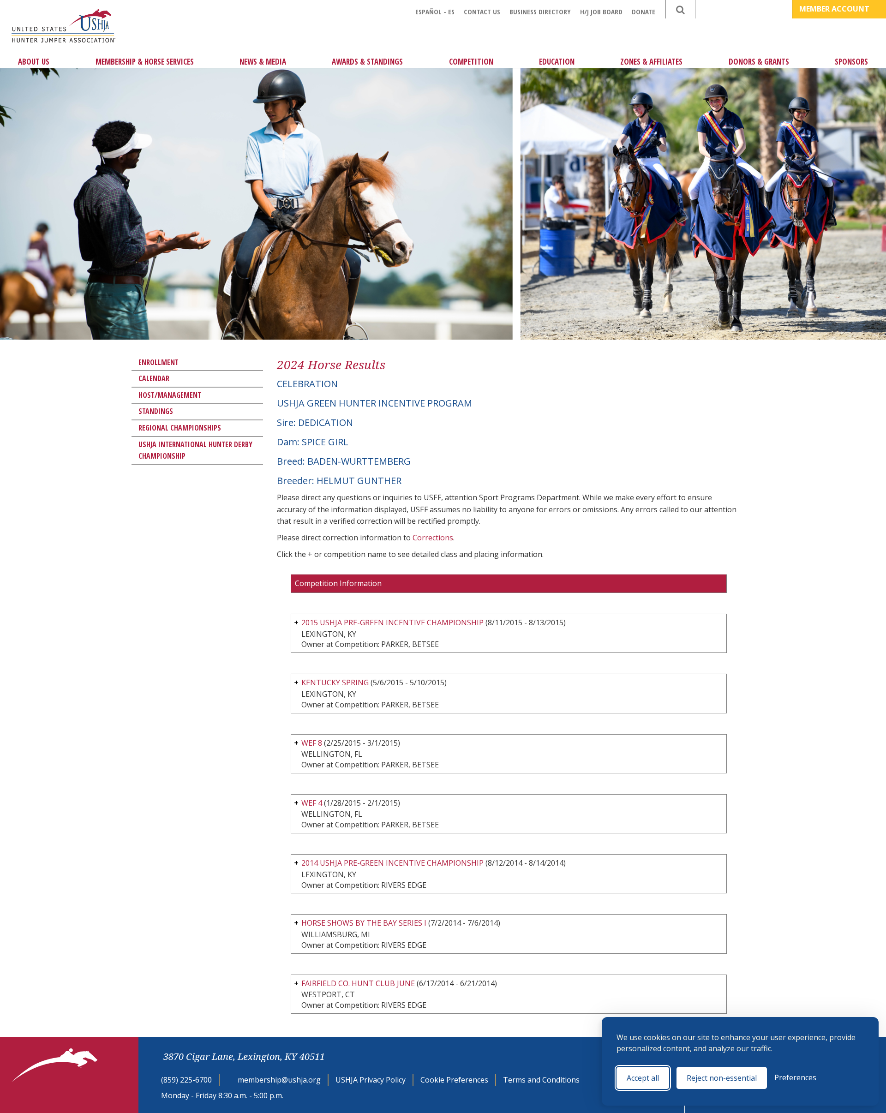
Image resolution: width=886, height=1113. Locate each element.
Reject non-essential (722, 1078)
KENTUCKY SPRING (335, 682)
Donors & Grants (759, 61)
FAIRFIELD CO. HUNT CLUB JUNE (358, 983)
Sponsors (851, 61)
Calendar (153, 378)
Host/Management (169, 395)
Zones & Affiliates (651, 61)
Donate (643, 11)
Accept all (643, 1078)
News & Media (262, 61)
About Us (33, 61)
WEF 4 (311, 803)
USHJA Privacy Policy (370, 1080)
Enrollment (158, 362)
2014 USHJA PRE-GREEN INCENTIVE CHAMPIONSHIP (392, 863)
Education (557, 61)
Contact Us (482, 11)
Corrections (433, 538)
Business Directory (540, 11)
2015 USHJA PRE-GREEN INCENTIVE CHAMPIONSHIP (392, 622)
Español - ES (435, 11)
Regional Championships (179, 428)
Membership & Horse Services (145, 61)
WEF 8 (312, 743)
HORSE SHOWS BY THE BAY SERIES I (363, 923)
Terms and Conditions (541, 1080)
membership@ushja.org (279, 1080)
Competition (471, 61)
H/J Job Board (601, 11)
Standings (155, 411)
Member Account (835, 9)
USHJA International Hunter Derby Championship (195, 450)
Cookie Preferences (454, 1080)
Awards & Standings (367, 61)
